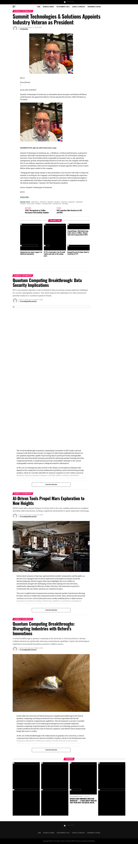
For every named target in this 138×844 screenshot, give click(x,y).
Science (23, 203)
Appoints (43, 202)
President (80, 202)
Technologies (47, 203)
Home (38, 7)
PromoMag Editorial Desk (28, 301)
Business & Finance (48, 7)
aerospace (35, 202)
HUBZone (64, 202)
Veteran (65, 203)
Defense (50, 202)
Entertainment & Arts (63, 7)
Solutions (31, 203)
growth (57, 202)
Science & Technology (78, 7)
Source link (24, 197)
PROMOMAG (24, 29)
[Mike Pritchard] (55, 122)
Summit (38, 203)
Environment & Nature (94, 7)
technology (57, 203)
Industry (72, 202)
